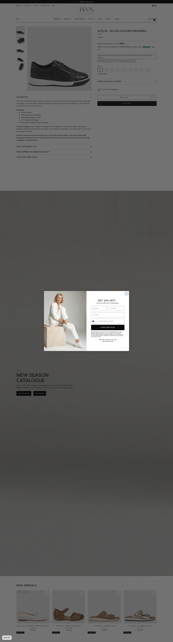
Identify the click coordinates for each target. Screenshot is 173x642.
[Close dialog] (126, 293)
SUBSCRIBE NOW (108, 327)
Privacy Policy (94, 336)
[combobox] (94, 321)
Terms (99, 336)
